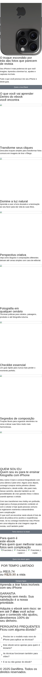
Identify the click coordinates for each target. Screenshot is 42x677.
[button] (2, 551)
